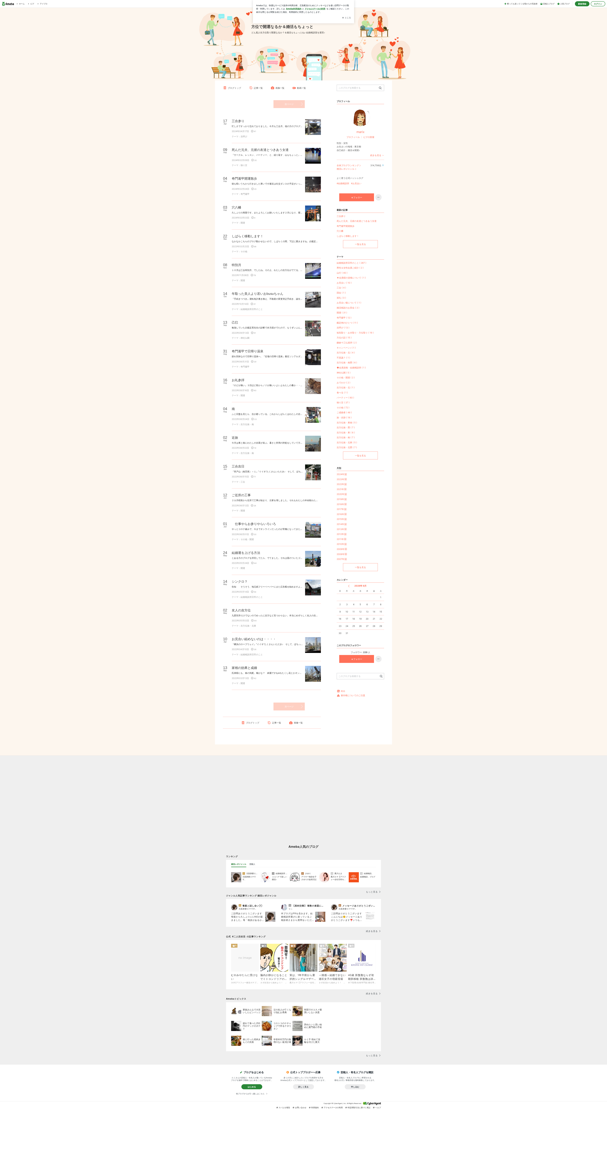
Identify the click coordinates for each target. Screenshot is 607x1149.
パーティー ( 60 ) (345, 397)
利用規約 (315, 1107)
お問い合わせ (300, 1107)
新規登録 (582, 4)
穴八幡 (340, 231)
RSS (343, 691)
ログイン (598, 4)
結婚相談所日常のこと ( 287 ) (351, 262)
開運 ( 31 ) (342, 312)
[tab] (238, 864)
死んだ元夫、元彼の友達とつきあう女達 (357, 221)
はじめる (252, 1086)
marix (360, 132)
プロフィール (353, 137)
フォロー (357, 197)
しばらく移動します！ (348, 236)
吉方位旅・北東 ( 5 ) (347, 442)
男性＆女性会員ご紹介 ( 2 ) (350, 267)
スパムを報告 (284, 1107)
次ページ (289, 104)
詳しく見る (303, 1086)
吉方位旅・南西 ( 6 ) (347, 362)
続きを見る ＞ (377, 155)
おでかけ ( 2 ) (343, 382)
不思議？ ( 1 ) (343, 357)
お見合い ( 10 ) (344, 282)
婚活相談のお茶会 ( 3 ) (348, 307)
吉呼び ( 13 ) (343, 327)
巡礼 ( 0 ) (341, 297)
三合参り (341, 216)
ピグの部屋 (368, 137)
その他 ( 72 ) (343, 407)
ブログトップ (234, 88)
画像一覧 (280, 88)
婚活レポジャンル (345, 168)
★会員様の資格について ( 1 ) (351, 277)
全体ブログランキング (348, 165)
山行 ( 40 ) (342, 272)
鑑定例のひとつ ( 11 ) (347, 322)
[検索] (380, 88)
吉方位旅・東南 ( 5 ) (347, 422)
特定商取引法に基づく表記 (359, 1107)
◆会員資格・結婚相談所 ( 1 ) (351, 367)
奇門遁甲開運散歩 (345, 226)
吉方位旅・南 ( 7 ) (346, 437)
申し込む (355, 1086)
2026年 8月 (360, 585)
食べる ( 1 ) (342, 392)
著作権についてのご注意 (353, 695)
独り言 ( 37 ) (343, 402)
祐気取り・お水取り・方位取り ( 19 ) (355, 332)
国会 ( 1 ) (341, 292)
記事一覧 (258, 88)
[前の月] (348, 586)
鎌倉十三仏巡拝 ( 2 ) (347, 342)
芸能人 (252, 864)
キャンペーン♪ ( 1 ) (346, 347)
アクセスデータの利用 (333, 1107)
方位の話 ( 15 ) (344, 337)
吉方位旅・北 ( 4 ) (346, 352)
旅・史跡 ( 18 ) (344, 417)
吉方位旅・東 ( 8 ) (346, 432)
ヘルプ (378, 1107)
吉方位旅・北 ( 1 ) (346, 387)
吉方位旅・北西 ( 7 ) (347, 447)
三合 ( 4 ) (341, 287)
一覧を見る (360, 244)
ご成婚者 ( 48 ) (344, 412)
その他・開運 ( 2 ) (346, 377)
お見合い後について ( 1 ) (349, 302)
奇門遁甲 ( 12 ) (344, 317)
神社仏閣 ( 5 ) (343, 372)
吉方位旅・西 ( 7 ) (346, 427)
